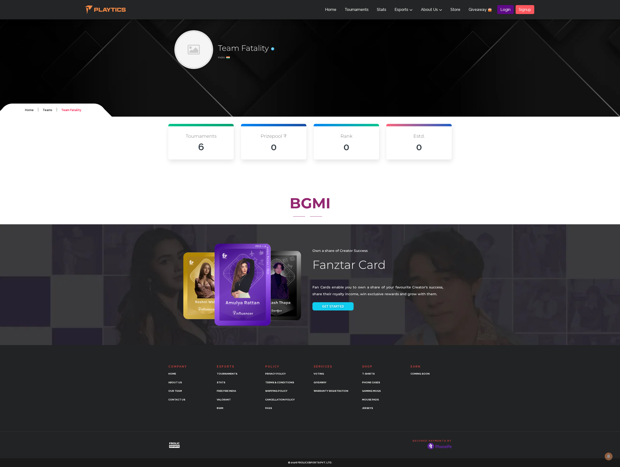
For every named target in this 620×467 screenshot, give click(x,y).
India (222, 57)
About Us (430, 9)
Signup (525, 9)
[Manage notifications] (608, 456)
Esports (402, 9)
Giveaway (478, 9)
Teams (47, 110)
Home (330, 9)
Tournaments (357, 9)
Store (455, 9)
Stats (381, 9)
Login (505, 9)
